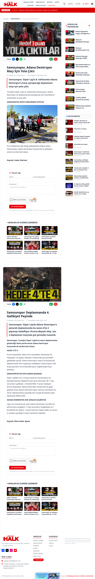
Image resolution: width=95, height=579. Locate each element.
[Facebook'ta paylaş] (13, 59)
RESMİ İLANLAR (41, 5)
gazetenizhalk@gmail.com (12, 561)
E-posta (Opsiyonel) (39, 177)
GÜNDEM (50, 2)
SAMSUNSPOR (40, 2)
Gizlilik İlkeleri (53, 540)
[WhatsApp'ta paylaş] (20, 59)
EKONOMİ (30, 5)
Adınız (11, 177)
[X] (7, 550)
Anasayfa (6, 19)
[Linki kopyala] (24, 59)
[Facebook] (3, 550)
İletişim (51, 543)
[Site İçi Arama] (64, 4)
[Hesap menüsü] (92, 4)
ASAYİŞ (57, 2)
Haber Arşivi (37, 556)
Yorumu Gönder (18, 206)
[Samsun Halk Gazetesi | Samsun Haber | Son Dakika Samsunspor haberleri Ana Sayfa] (10, 4)
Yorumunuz (13, 184)
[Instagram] (11, 550)
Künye (51, 546)
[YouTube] (15, 550)
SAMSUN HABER (28, 2)
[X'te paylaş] (17, 59)
